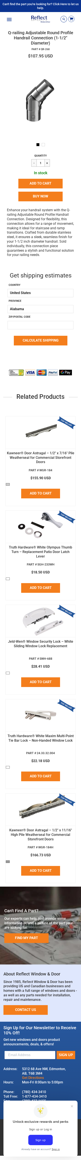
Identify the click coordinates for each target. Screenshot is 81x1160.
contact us (25, 1010)
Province (15, 300)
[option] (40, 101)
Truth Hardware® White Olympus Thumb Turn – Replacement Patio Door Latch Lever (40, 551)
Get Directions (33, 1078)
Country (14, 285)
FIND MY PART (26, 938)
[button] (40, 183)
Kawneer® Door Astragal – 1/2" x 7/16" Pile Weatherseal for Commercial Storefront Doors (40, 457)
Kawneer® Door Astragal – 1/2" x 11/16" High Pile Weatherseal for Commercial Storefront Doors (40, 834)
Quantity (40, 155)
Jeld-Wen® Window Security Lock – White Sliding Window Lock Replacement (40, 643)
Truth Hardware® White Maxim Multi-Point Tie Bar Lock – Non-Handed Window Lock (41, 738)
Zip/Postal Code (19, 316)
